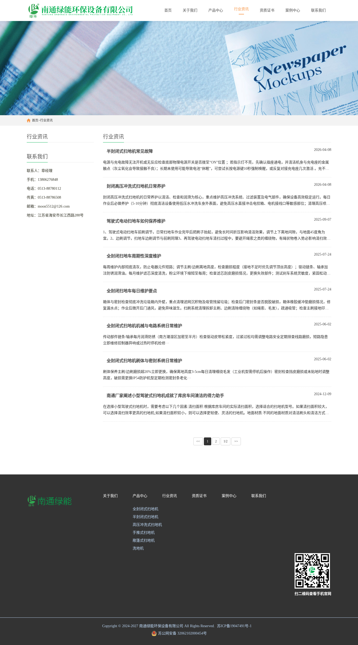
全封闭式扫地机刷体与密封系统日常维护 (144, 360)
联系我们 (258, 496)
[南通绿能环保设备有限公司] (86, 10)
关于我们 (110, 496)
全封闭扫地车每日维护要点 (132, 291)
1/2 (225, 441)
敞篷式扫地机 (144, 540)
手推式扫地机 (144, 533)
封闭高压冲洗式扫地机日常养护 (136, 186)
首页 (35, 120)
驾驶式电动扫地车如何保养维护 (136, 221)
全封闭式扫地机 (145, 509)
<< (198, 441)
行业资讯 (46, 120)
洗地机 (138, 548)
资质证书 (199, 496)
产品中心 (140, 496)
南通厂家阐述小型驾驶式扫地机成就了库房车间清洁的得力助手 (165, 395)
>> (236, 441)
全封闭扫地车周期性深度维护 (134, 256)
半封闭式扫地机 (145, 517)
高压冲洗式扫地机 (147, 525)
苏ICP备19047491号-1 (234, 626)
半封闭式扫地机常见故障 (130, 151)
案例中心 (229, 496)
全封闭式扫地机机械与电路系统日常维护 (144, 326)
